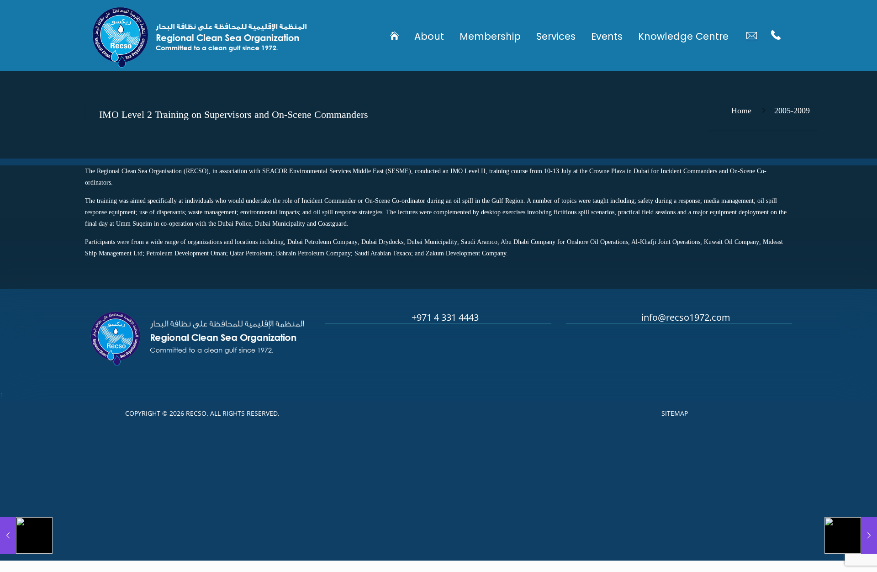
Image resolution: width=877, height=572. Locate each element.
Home (741, 110)
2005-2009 (792, 110)
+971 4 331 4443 (445, 317)
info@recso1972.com (685, 317)
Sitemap (674, 413)
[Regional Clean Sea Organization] (199, 35)
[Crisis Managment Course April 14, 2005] (26, 535)
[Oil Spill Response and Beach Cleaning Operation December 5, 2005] (850, 535)
